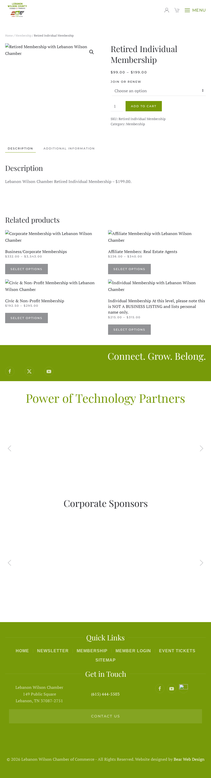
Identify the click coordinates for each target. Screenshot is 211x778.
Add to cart (143, 106)
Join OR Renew (126, 81)
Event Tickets (177, 651)
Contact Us (105, 716)
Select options (26, 269)
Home (9, 35)
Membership (23, 35)
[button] (195, 10)
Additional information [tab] (69, 148)
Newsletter (53, 651)
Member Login (133, 651)
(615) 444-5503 (105, 694)
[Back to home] (18, 10)
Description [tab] (20, 148)
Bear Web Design (189, 759)
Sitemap (105, 660)
